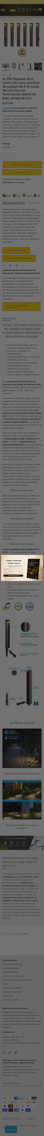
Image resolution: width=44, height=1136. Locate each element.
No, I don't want (13, 578)
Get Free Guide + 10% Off (13, 575)
